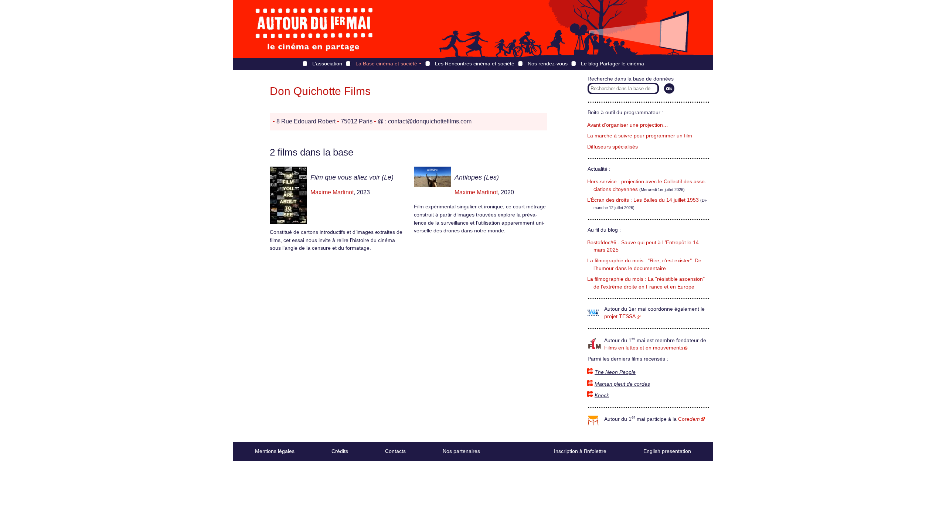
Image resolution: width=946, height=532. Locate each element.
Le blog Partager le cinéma (612, 63)
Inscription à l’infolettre (580, 451)
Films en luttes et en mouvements (643, 348)
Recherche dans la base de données (631, 79)
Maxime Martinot (332, 192)
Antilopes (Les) (477, 177)
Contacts (395, 451)
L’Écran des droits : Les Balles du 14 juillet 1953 (643, 200)
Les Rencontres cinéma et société (474, 63)
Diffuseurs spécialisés (612, 147)
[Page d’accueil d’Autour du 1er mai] (314, 29)
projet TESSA (620, 316)
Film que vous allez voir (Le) (352, 177)
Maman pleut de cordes (622, 384)
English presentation (667, 451)
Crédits (339, 451)
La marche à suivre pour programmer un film (639, 136)
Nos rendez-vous (548, 63)
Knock (602, 395)
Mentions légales (275, 451)
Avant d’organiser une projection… (627, 125)
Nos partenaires (461, 451)
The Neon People (615, 372)
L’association (327, 63)
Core (689, 419)
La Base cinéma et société (386, 63)
